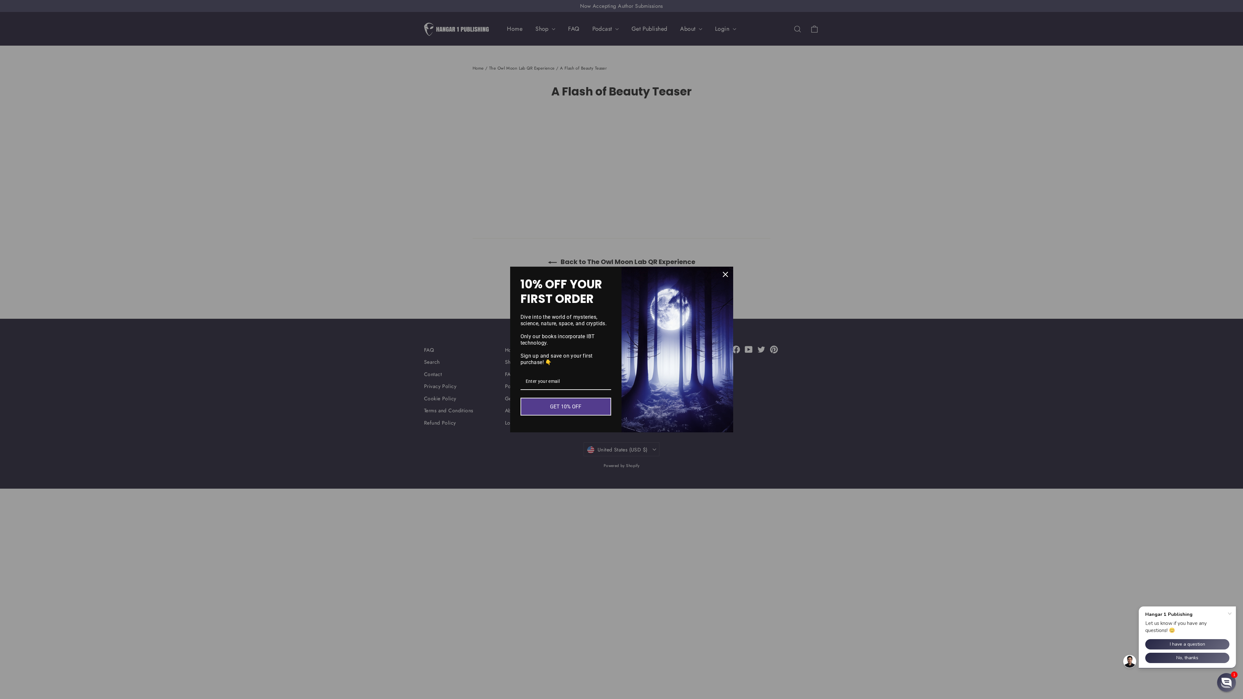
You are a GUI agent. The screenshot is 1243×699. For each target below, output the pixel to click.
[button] (1226, 682)
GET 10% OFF (565, 407)
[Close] (725, 274)
